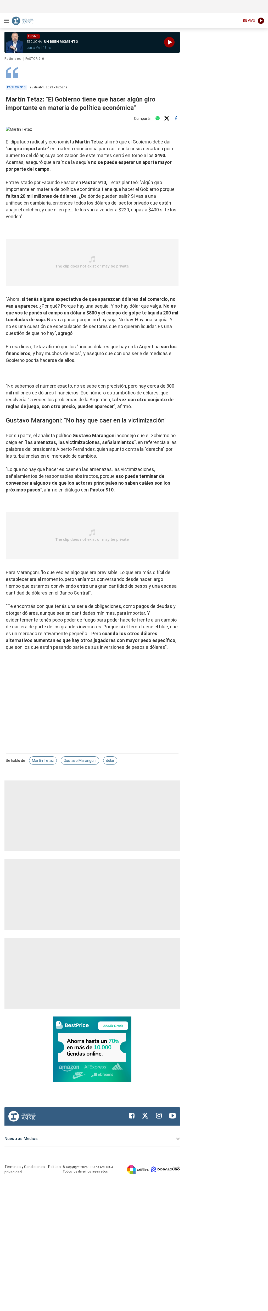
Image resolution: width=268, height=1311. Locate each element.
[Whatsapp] (157, 118)
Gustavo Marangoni (80, 760)
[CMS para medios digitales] (165, 1169)
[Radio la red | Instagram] (159, 1116)
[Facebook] (175, 118)
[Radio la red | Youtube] (172, 1116)
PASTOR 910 (34, 59)
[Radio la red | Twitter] (145, 1116)
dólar (110, 760)
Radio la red (12, 59)
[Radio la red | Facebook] (132, 1116)
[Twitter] (166, 118)
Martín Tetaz (43, 760)
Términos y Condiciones (25, 1167)
